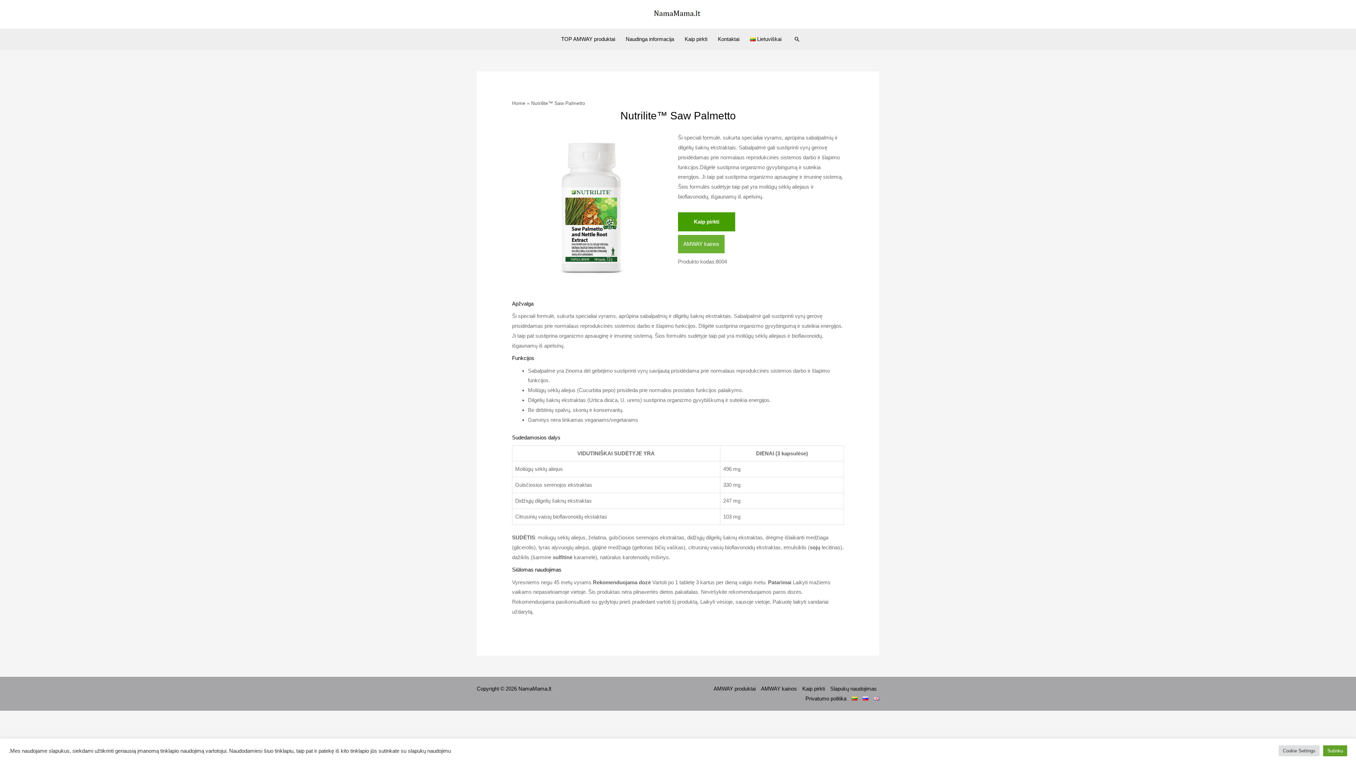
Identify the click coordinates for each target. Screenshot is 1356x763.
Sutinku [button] (1335, 750)
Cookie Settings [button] (1299, 750)
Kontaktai (728, 39)
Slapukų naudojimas (853, 689)
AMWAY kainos (701, 244)
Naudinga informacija (650, 39)
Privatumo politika (825, 699)
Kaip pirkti (696, 39)
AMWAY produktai (735, 689)
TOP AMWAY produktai (588, 39)
